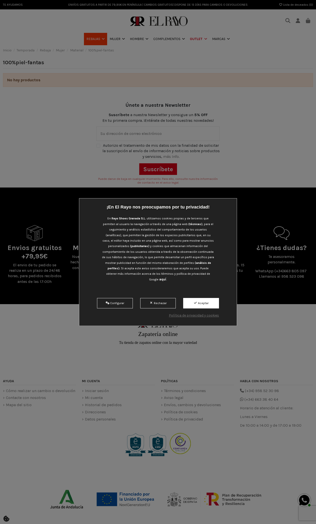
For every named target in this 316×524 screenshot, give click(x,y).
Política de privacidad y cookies (194, 315)
